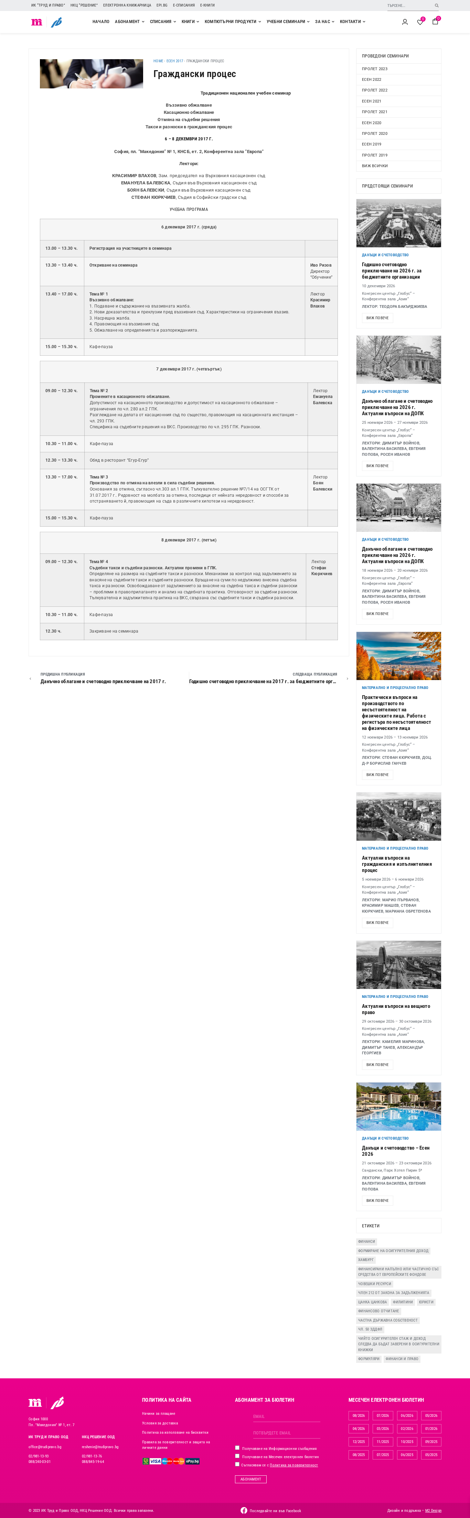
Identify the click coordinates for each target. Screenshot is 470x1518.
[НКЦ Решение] (57, 1403)
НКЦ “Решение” (84, 5)
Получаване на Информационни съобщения (279, 1448)
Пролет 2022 (374, 90)
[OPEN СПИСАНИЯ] (174, 21)
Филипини (403, 1302)
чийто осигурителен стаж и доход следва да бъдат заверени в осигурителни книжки (398, 1344)
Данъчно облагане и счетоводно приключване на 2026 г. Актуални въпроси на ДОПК (397, 407)
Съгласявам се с (279, 1465)
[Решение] (56, 22)
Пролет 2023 (374, 69)
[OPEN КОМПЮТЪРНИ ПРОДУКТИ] (259, 21)
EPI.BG (162, 5)
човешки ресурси (374, 1284)
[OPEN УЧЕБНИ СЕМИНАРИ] (308, 21)
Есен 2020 (371, 123)
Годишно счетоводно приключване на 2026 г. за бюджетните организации (391, 270)
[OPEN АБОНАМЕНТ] (143, 21)
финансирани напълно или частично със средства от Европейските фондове (398, 1272)
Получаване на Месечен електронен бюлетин (280, 1457)
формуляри (369, 1359)
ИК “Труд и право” (48, 5)
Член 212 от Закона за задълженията (393, 1293)
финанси (366, 1241)
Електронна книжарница (127, 5)
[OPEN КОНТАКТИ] (364, 21)
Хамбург (366, 1260)
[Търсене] (437, 5)
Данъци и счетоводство (385, 255)
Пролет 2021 (374, 112)
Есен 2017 (175, 61)
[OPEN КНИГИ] (197, 21)
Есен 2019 (371, 144)
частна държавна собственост (388, 1320)
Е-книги (207, 5)
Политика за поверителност (294, 1465)
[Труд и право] (35, 1403)
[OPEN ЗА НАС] (333, 21)
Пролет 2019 (374, 155)
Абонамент (251, 1479)
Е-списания (184, 5)
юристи (426, 1302)
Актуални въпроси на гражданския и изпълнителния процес (397, 864)
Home (158, 61)
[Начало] (37, 22)
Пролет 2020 (374, 133)
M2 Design (433, 1510)
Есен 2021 (371, 101)
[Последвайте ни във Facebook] (244, 1510)
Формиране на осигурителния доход (393, 1251)
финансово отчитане (378, 1311)
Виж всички (375, 166)
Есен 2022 (371, 79)
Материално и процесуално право (395, 688)
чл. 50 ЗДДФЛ (370, 1329)
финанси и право (402, 1359)
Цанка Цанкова (372, 1302)
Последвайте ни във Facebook (275, 1511)
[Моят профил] (405, 22)
